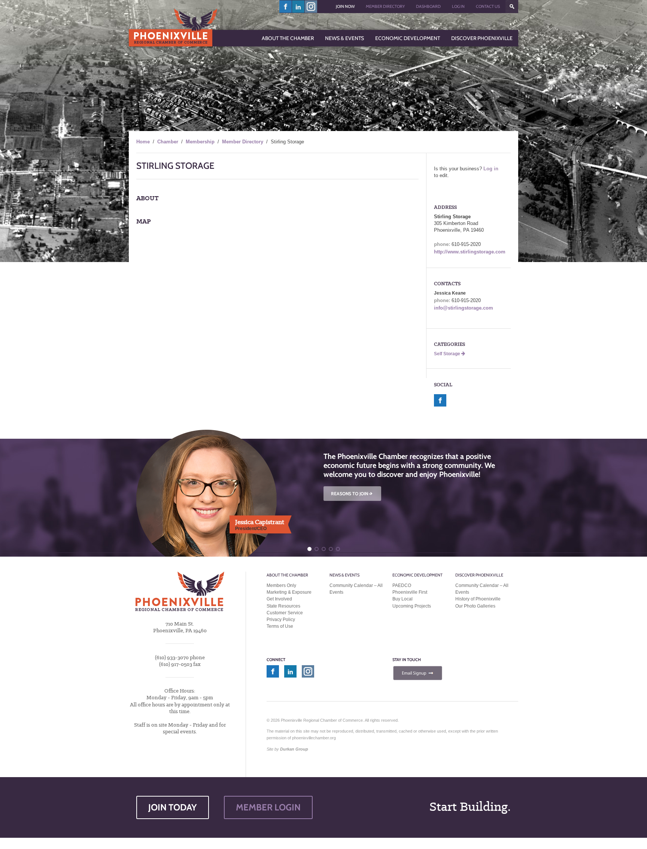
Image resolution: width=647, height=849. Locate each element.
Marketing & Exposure (289, 592)
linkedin (298, 6)
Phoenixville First (409, 592)
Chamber (167, 141)
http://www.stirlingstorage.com (469, 251)
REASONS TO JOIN (352, 493)
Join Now (345, 6)
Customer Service (285, 612)
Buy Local (402, 599)
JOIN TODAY (172, 807)
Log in (490, 168)
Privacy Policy (281, 619)
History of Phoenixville (478, 599)
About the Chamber (287, 575)
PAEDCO (401, 585)
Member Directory (385, 6)
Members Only (281, 585)
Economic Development (417, 575)
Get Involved (279, 599)
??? (511, 6)
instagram (311, 6)
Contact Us (488, 6)
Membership (200, 141)
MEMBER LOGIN (268, 807)
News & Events (344, 575)
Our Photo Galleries (475, 606)
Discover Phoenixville (479, 575)
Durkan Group (294, 749)
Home (143, 141)
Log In (458, 6)
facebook (285, 6)
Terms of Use (280, 626)
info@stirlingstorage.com (463, 308)
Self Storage (447, 353)
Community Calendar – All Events (356, 589)
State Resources (283, 606)
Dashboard (428, 6)
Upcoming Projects (411, 606)
